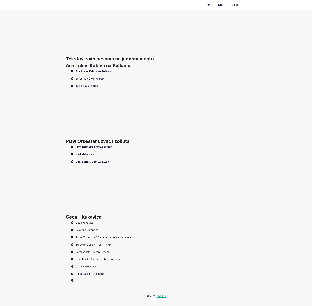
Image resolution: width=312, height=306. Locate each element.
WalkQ (161, 296)
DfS (220, 4)
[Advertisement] (156, 32)
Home (208, 4)
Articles (234, 4)
